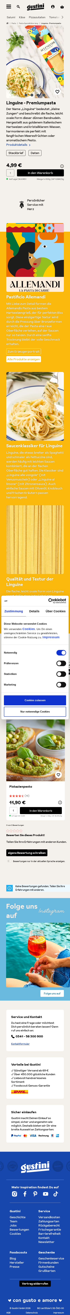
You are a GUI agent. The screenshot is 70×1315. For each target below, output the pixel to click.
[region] (35, 61)
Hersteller (17, 1262)
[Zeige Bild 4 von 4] (43, 95)
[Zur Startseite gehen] (35, 6)
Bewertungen (19, 1229)
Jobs (13, 1225)
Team (13, 1221)
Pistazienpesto (20, 786)
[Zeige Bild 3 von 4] (38, 95)
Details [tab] (34, 611)
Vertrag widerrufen (35, 1283)
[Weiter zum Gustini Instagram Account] (14, 1194)
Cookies (28, 629)
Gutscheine (46, 1266)
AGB (8, 1312)
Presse (14, 1266)
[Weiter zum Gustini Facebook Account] (25, 1194)
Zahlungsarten (48, 1221)
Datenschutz (32, 1312)
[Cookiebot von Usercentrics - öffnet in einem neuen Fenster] (51, 601)
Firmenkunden (48, 1262)
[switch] (61, 663)
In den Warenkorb (40, 173)
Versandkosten (49, 1217)
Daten (35, 153)
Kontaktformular (20, 1044)
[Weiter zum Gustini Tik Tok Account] (55, 1194)
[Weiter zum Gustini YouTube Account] (45, 1194)
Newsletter (46, 1242)
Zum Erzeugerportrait (23, 351)
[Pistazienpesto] (35, 747)
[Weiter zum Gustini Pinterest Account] (35, 1194)
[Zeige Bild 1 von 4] (26, 95)
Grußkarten (46, 1271)
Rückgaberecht (49, 1225)
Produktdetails (16, 145)
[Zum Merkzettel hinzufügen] (57, 91)
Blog (13, 1258)
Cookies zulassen (35, 700)
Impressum (51, 637)
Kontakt (44, 1238)
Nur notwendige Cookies (35, 711)
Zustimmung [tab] (13, 611)
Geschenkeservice (51, 1258)
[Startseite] (7, 23)
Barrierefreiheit (49, 1233)
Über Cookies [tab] (56, 611)
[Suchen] (18, 6)
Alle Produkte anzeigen (23, 359)
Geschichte (17, 1217)
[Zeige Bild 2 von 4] (32, 95)
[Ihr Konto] (53, 6)
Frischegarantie (49, 1229)
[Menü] (8, 6)
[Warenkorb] (62, 6)
